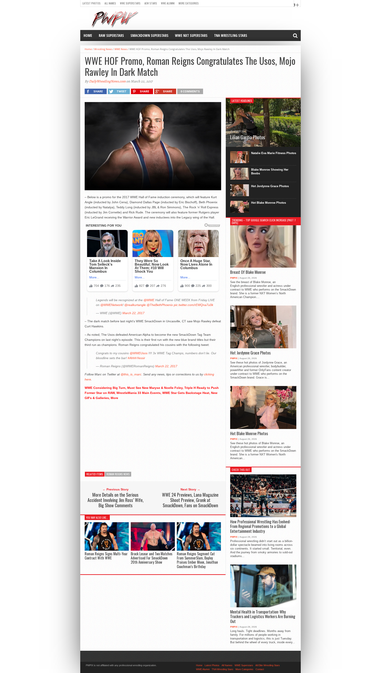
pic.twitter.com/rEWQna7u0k (193, 305)
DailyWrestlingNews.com (107, 81)
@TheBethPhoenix (160, 305)
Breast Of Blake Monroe (248, 272)
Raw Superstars (111, 35)
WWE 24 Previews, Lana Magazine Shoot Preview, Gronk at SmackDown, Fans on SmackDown (190, 500)
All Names (110, 3)
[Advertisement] (153, 435)
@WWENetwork (111, 305)
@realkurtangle (135, 305)
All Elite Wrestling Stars (267, 665)
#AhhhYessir (136, 358)
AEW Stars (150, 3)
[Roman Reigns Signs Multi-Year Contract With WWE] (107, 549)
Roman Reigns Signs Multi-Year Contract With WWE (106, 556)
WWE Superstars (130, 3)
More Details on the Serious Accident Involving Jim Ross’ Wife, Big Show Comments (116, 500)
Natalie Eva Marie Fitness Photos (273, 153)
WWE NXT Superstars (191, 35)
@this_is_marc (131, 374)
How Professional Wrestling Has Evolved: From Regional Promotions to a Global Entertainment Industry (260, 526)
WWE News (120, 49)
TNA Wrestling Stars (230, 35)
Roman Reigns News (118, 474)
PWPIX (233, 278)
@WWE (149, 300)
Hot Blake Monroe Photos (268, 202)
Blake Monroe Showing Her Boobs (269, 171)
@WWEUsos (139, 353)
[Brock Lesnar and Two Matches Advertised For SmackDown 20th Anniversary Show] (153, 549)
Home (88, 35)
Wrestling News (103, 49)
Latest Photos (91, 3)
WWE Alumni (168, 3)
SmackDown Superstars (149, 35)
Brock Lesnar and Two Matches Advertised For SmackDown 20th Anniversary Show (151, 558)
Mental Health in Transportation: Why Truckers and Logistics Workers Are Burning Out (262, 617)
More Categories (189, 3)
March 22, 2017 (133, 313)
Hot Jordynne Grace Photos (270, 186)
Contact (260, 669)
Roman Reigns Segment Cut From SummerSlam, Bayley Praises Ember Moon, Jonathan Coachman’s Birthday (197, 560)
